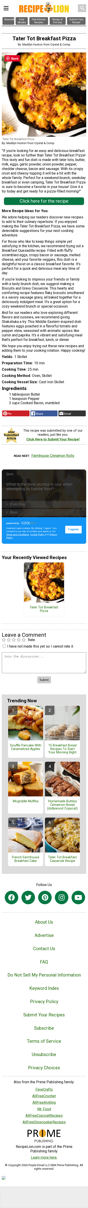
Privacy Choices (44, 1067)
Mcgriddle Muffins (26, 801)
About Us (44, 922)
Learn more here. (44, 1157)
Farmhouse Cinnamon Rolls (52, 455)
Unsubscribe (44, 1054)
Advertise (44, 935)
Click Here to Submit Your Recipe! (53, 439)
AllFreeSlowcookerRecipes (44, 1122)
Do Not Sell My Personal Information (44, 975)
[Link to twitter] (28, 897)
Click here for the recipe (44, 201)
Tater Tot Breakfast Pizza (44, 609)
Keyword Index (44, 988)
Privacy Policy (44, 1001)
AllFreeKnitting (44, 1102)
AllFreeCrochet (44, 1096)
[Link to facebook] (11, 897)
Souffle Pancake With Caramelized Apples (25, 747)
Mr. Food (44, 1109)
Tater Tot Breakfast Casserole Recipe (62, 859)
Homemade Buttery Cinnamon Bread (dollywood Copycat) (62, 805)
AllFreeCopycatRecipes (44, 1115)
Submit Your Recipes (44, 1015)
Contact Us (44, 948)
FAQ (44, 962)
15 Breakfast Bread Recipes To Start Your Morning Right (62, 749)
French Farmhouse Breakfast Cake (25, 859)
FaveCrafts (44, 1089)
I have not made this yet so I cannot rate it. (40, 646)
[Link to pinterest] (45, 897)
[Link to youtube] (78, 897)
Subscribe (44, 1028)
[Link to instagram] (61, 897)
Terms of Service (44, 1041)
